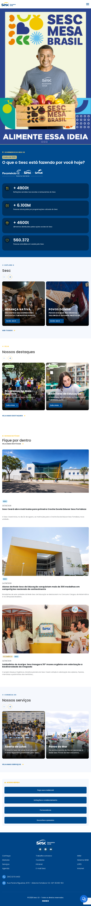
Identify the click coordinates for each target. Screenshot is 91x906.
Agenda (5, 868)
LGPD (79, 864)
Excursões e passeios (45, 820)
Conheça (6, 856)
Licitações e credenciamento (45, 800)
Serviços (5, 864)
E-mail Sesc (41, 868)
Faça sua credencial (45, 790)
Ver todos (7, 330)
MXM (79, 856)
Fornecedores (45, 810)
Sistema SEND (83, 860)
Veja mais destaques (12, 416)
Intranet (39, 864)
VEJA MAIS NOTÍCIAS (11, 444)
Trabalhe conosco (44, 856)
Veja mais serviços (11, 764)
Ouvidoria (40, 860)
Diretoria (5, 860)
